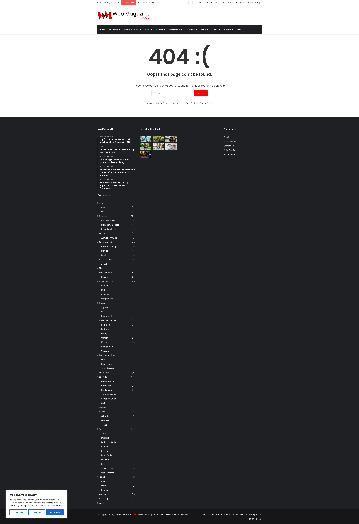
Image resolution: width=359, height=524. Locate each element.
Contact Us (227, 2)
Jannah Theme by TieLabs (148, 514)
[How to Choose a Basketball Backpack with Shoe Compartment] (171, 139)
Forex (103, 359)
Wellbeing (103, 498)
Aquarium (105, 307)
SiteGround (183, 514)
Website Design (108, 472)
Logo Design (107, 455)
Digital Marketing (109, 442)
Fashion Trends (106, 259)
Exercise (105, 294)
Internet (104, 446)
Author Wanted (212, 2)
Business (113, 29)
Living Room (107, 346)
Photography (107, 316)
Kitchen (104, 342)
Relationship (106, 390)
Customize (18, 512)
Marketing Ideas (108, 229)
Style (103, 403)
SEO (103, 464)
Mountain (105, 490)
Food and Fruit (105, 272)
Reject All (36, 512)
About (200, 2)
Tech (203, 29)
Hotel (103, 485)
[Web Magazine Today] (123, 15)
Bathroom (105, 325)
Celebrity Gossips (109, 246)
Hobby (102, 303)
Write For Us (240, 2)
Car (102, 212)
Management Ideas (110, 225)
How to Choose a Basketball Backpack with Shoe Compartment (165, 2)
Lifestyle (190, 29)
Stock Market (107, 368)
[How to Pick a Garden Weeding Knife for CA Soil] (158, 139)
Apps (103, 433)
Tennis (104, 425)
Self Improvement (109, 394)
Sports (227, 29)
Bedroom (105, 329)
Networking (106, 459)
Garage (104, 333)
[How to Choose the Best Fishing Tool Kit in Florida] (145, 139)
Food (147, 29)
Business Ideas (108, 220)
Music (104, 255)
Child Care (106, 385)
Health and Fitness (107, 281)
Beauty (104, 285)
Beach (104, 481)
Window (105, 351)
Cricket (104, 416)
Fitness (159, 29)
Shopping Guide (108, 398)
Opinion (102, 407)
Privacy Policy (254, 2)
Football (105, 420)
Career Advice (107, 381)
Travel (215, 29)
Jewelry (105, 264)
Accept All (55, 512)
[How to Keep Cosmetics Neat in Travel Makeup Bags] (171, 146)
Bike (103, 207)
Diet (103, 290)
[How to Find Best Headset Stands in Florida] (145, 154)
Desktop (105, 438)
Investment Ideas (107, 355)
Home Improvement (108, 320)
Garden (104, 338)
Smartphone (107, 468)
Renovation (174, 29)
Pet (102, 312)
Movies (104, 251)
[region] (36, 504)
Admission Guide (109, 238)
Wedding (103, 494)
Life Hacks (104, 372)
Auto (101, 203)
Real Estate (106, 364)
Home (102, 29)
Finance (102, 268)
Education (103, 233)
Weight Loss (107, 298)
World (240, 29)
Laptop (104, 451)
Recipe (104, 277)
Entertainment (131, 29)
